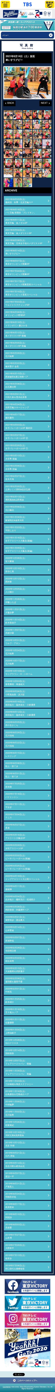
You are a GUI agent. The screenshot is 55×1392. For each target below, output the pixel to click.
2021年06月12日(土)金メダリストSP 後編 (15, 334)
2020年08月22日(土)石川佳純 (15, 744)
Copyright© (7, 1387)
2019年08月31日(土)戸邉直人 (15, 1185)
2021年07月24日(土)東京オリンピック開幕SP (17, 272)
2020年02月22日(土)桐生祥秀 (15, 959)
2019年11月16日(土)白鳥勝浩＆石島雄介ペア (17, 1093)
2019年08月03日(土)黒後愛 (15, 1226)
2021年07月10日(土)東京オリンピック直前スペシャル (21, 293)
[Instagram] (27, 1320)
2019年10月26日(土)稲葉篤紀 (15, 1123)
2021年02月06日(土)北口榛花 (15, 508)
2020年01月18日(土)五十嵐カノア (15, 1011)
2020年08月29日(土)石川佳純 (15, 734)
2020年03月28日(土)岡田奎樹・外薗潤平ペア (17, 908)
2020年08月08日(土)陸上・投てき (15, 764)
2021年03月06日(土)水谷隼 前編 (15, 467)
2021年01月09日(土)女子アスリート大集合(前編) (19, 549)
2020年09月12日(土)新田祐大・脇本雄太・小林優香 (20, 713)
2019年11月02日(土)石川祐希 (15, 1113)
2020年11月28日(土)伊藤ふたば (15, 600)
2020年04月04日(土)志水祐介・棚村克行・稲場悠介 (20, 898)
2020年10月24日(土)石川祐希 (15, 652)
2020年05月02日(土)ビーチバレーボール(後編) (17, 857)
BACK (8, 103)
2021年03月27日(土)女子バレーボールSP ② (16, 436)
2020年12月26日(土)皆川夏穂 (15, 559)
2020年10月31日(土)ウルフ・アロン (15, 642)
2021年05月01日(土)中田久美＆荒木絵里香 (16, 395)
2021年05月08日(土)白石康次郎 (15, 385)
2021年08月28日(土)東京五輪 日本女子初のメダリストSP (23, 242)
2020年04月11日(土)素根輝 (15, 887)
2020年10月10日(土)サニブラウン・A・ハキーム (18, 672)
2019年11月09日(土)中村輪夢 (15, 1103)
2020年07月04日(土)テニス (15, 816)
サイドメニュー (5, 4)
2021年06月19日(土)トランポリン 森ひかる (16, 324)
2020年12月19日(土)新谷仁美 (15, 570)
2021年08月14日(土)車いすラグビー (15, 252)
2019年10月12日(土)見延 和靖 (15, 1144)
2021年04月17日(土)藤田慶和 (15, 416)
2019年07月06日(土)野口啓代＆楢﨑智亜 (15, 1267)
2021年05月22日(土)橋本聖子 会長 (15, 365)
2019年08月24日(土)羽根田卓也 (15, 1195)
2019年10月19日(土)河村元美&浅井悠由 (15, 1134)
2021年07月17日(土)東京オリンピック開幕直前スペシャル (23, 283)
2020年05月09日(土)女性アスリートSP (15, 846)
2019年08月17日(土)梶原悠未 (15, 1205)
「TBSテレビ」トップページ (27, 4)
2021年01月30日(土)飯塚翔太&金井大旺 (15, 518)
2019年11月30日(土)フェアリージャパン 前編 (18, 1072)
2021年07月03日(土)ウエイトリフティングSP (17, 303)
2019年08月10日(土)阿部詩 (15, 1216)
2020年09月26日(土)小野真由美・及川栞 (15, 693)
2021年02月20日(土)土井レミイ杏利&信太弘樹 (17, 488)
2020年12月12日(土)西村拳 (15, 580)
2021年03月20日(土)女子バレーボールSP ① (16, 447)
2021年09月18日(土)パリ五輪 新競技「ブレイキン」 (20, 211)
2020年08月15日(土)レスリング (15, 754)
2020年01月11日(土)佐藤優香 (15, 1021)
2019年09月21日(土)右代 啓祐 (15, 1154)
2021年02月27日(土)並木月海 (15, 477)
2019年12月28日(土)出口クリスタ (15, 1041)
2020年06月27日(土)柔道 (15, 826)
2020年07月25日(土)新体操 (15, 785)
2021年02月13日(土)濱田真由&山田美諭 (15, 498)
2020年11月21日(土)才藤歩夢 (15, 611)
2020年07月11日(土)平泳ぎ (15, 805)
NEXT (43, 103)
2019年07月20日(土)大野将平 (15, 1246)
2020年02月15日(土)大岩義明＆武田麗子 (15, 970)
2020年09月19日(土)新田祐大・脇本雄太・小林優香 (20, 703)
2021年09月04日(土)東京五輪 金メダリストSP (18, 231)
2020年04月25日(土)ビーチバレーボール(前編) (17, 867)
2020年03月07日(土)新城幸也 (15, 939)
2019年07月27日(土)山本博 (15, 1236)
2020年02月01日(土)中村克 (15, 990)
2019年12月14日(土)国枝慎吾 (15, 1052)
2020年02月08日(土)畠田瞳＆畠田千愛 (15, 980)
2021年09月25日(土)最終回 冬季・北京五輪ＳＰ (19, 201)
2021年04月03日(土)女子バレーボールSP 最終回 (18, 426)
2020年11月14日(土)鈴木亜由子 (15, 621)
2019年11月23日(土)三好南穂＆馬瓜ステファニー (19, 1082)
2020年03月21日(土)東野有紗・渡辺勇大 (15, 918)
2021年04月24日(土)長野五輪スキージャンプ (17, 406)
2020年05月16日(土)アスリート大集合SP (15, 836)
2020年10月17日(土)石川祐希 (15, 662)
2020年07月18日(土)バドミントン (15, 795)
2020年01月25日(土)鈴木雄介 (15, 1000)
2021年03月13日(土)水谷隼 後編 (15, 457)
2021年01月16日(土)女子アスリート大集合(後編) (19, 539)
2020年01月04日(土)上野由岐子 (15, 1031)
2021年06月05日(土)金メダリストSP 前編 (15, 344)
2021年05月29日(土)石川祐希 (15, 354)
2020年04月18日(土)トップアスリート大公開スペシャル (22, 877)
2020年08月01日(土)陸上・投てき (15, 775)
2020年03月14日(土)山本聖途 (15, 928)
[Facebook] (27, 1287)
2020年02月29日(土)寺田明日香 (15, 949)
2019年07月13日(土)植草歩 (15, 1257)
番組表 (49, 4)
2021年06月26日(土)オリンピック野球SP (15, 313)
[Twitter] (27, 1303)
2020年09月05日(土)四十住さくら (15, 723)
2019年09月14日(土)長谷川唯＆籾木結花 (15, 1164)
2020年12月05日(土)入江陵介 (15, 590)
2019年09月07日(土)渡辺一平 (15, 1175)
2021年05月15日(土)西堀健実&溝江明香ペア (16, 375)
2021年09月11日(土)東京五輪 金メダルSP (16, 221)
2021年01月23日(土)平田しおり (15, 529)
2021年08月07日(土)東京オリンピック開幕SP (17, 262)
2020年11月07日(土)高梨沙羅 (15, 631)
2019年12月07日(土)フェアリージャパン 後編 (18, 1062)
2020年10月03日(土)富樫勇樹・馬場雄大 (15, 682)
